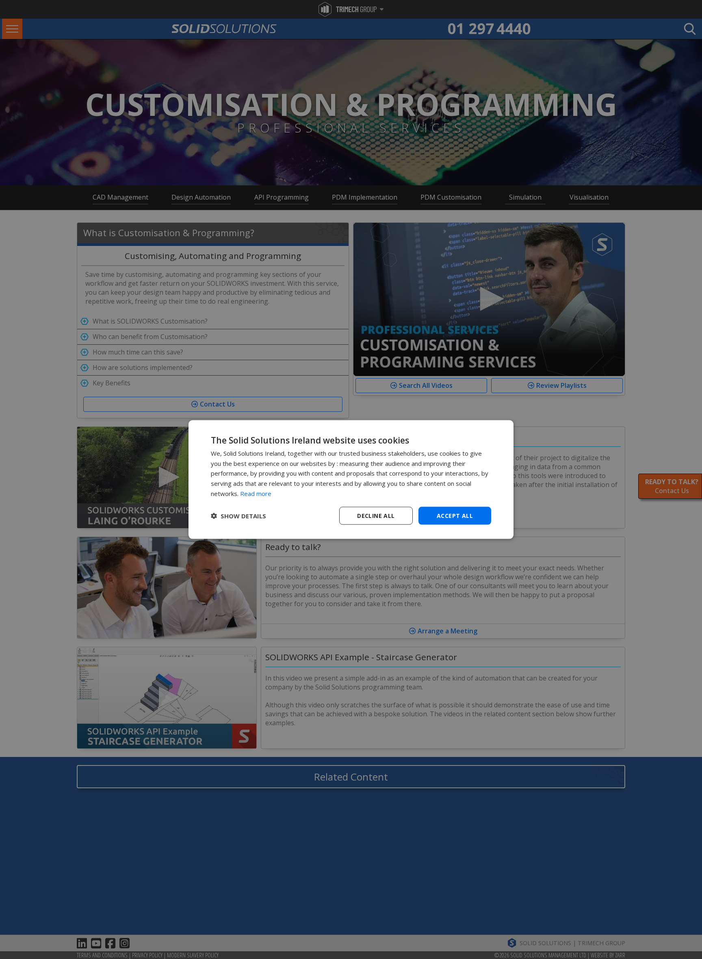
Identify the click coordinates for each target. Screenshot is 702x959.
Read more (255, 493)
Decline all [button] (375, 515)
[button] (238, 515)
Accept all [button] (455, 515)
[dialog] (351, 479)
